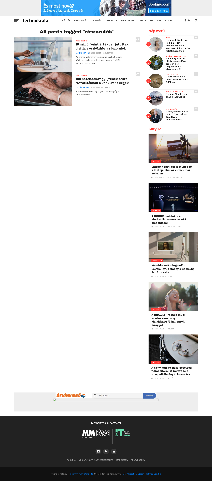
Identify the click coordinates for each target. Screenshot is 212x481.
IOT (151, 20)
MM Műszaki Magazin (133, 474)
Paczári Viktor (82, 53)
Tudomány (97, 20)
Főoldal (71, 460)
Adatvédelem (138, 460)
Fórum (168, 20)
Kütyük (66, 20)
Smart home (127, 20)
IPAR (159, 20)
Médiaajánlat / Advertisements (96, 460)
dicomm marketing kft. (81, 474)
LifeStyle (111, 20)
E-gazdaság (81, 20)
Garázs (142, 20)
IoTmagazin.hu (153, 474)
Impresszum (122, 460)
